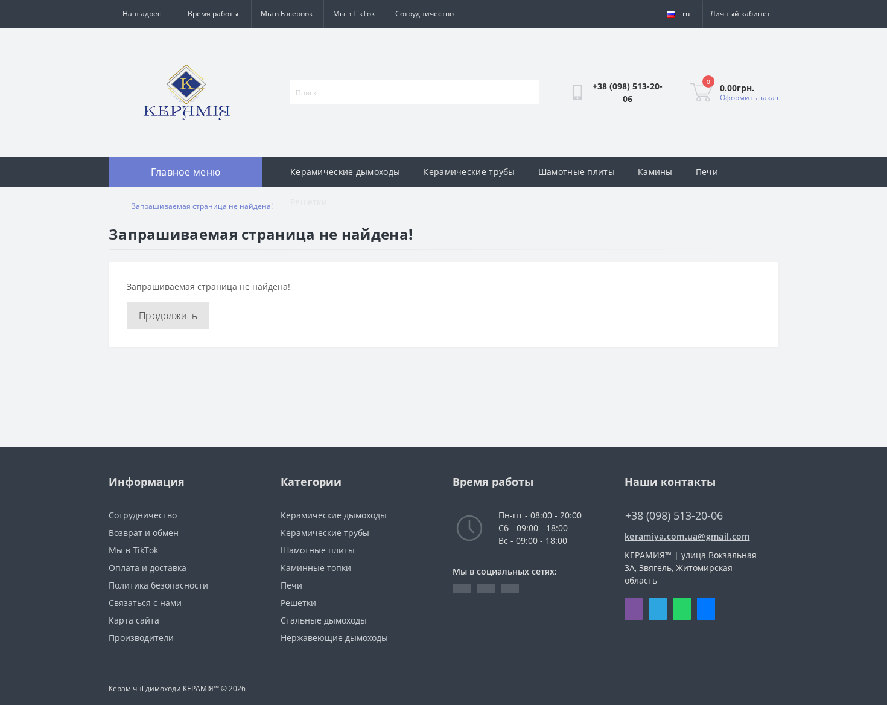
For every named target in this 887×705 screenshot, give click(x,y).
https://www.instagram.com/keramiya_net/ (510, 588)
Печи (707, 171)
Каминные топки (316, 567)
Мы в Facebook (287, 13)
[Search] (531, 92)
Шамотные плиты (576, 171)
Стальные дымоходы (324, 620)
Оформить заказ (749, 97)
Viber (634, 609)
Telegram (658, 609)
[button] (212, 14)
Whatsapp (682, 609)
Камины (655, 171)
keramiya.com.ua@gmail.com (687, 536)
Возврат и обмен (144, 532)
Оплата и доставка (147, 567)
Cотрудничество (424, 13)
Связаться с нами (145, 602)
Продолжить (168, 315)
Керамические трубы (469, 171)
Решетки (308, 202)
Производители (141, 637)
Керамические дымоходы (345, 171)
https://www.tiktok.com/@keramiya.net (486, 588)
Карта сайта (134, 620)
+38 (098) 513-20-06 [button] (674, 516)
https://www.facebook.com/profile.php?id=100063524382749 (462, 588)
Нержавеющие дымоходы (334, 637)
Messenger (706, 609)
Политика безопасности (158, 585)
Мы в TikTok (354, 13)
